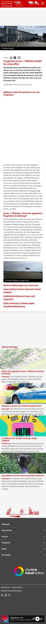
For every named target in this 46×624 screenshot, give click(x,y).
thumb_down (33, 619)
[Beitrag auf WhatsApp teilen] (11, 57)
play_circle (37, 618)
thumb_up (41, 619)
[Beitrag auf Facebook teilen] (15, 57)
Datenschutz (17, 587)
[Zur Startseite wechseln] (7, 4)
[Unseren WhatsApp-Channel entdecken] (2, 595)
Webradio (6, 524)
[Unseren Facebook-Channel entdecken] (5, 595)
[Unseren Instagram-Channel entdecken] (9, 595)
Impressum (5, 587)
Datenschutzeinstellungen (11, 591)
